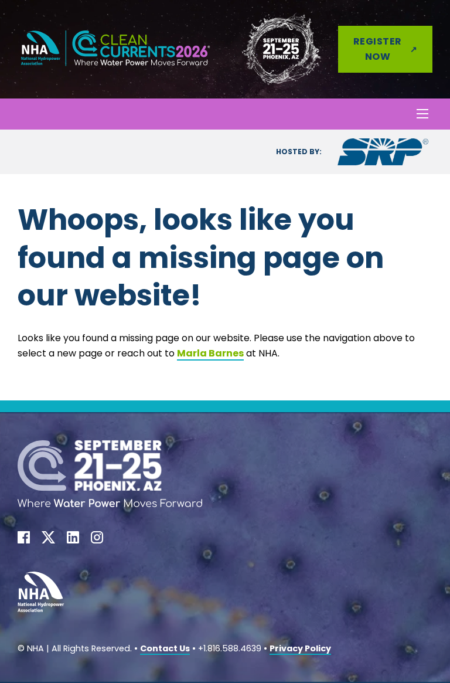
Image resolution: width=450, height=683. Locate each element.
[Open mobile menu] (422, 113)
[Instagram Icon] (97, 539)
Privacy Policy (300, 648)
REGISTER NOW (377, 49)
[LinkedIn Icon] (73, 539)
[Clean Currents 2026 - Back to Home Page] (116, 48)
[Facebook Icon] (24, 539)
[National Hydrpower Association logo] (41, 594)
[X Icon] (48, 539)
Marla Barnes (210, 353)
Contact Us (165, 648)
